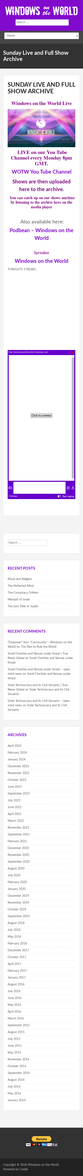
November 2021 (18, 827)
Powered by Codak (15, 1169)
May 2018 (14, 936)
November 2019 (18, 902)
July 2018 (14, 929)
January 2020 (17, 889)
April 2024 (14, 745)
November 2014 (18, 1059)
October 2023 (17, 780)
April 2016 (14, 1011)
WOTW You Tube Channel (42, 172)
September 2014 (19, 1073)
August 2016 (16, 984)
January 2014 (17, 1100)
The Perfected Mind (21, 585)
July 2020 (14, 875)
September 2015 (19, 1025)
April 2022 (14, 814)
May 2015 (14, 1052)
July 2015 (14, 1039)
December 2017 (18, 950)
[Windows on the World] (41, 10)
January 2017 (17, 977)
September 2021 (19, 834)
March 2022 (16, 820)
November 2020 (18, 855)
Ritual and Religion (20, 579)
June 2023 (14, 786)
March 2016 (16, 1018)
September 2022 (19, 793)
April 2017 (14, 964)
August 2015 (16, 1032)
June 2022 (14, 807)
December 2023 (18, 766)
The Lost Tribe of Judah (23, 606)
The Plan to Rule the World (38, 646)
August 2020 (16, 868)
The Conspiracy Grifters (23, 592)
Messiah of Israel (19, 599)
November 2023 (18, 773)
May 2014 (14, 1093)
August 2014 (16, 1079)
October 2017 (17, 957)
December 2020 (18, 848)
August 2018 (16, 923)
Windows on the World (41, 261)
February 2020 (17, 882)
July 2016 (14, 991)
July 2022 (14, 800)
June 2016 (14, 998)
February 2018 (17, 943)
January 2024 (17, 759)
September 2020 (19, 861)
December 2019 (18, 895)
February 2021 (17, 841)
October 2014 (17, 1066)
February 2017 (17, 970)
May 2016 (14, 1004)
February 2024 (17, 752)
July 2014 (14, 1086)
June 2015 (14, 1045)
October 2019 (17, 909)
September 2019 (19, 916)
